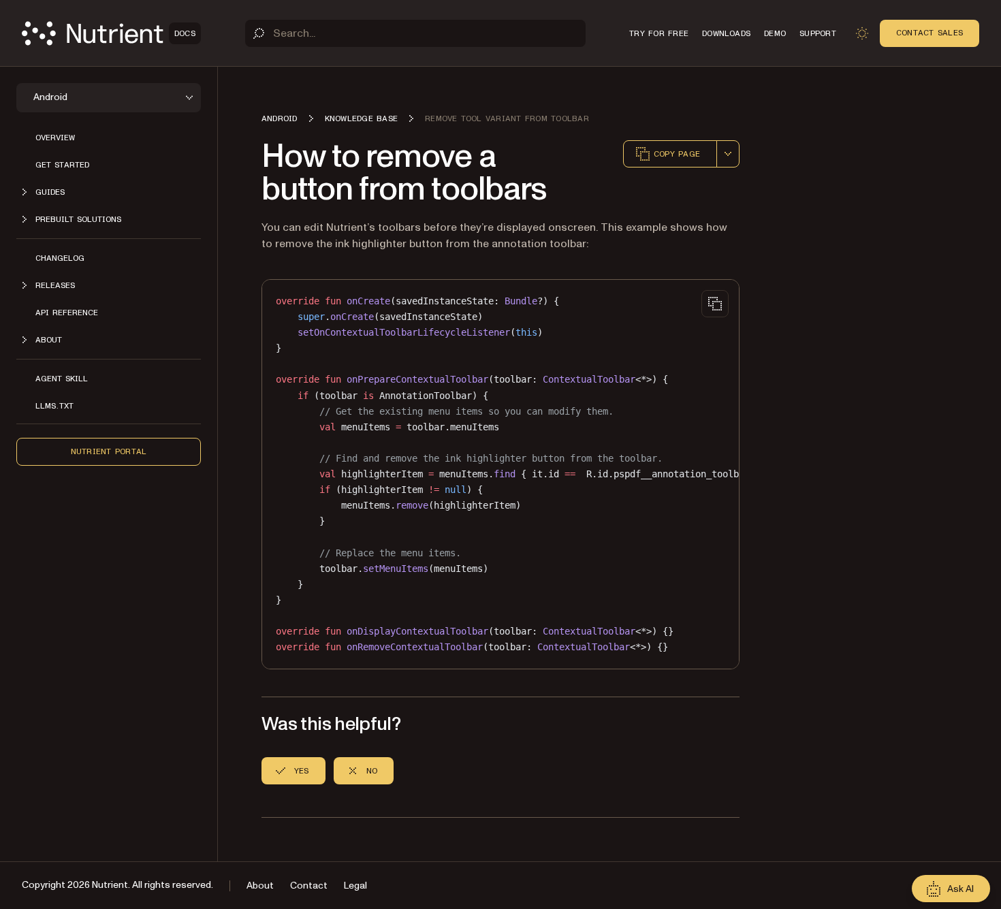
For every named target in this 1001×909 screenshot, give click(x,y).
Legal (355, 885)
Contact (309, 885)
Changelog (59, 258)
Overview (55, 137)
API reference (66, 312)
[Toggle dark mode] (862, 33)
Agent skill (61, 378)
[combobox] (728, 154)
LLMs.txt (54, 406)
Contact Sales (929, 33)
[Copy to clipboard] (715, 303)
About (260, 885)
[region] (500, 474)
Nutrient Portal (109, 451)
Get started (62, 165)
